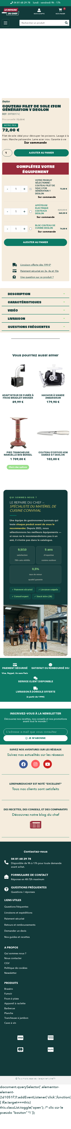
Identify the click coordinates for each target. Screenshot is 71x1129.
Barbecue (9, 1008)
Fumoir (8, 993)
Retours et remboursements (19, 925)
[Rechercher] (66, 23)
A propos (11, 947)
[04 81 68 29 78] (6, 862)
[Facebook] (23, 764)
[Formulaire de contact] (6, 877)
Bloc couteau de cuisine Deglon (45, 226)
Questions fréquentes (29, 887)
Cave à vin (10, 1023)
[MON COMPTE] (39, 10)
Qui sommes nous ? (15, 953)
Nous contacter (13, 958)
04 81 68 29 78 (21, 859)
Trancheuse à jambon (16, 1018)
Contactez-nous (35, 851)
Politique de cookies (15, 968)
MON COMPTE (39, 14)
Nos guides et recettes (17, 937)
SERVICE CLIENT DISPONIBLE (35, 681)
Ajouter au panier (41, 152)
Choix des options (18, 467)
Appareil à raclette (15, 1003)
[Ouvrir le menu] (5, 23)
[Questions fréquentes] (6, 889)
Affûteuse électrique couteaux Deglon (41, 209)
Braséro (8, 989)
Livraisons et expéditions (18, 912)
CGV (6, 963)
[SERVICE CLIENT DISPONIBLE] (35, 678)
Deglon (6, 101)
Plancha (8, 1013)
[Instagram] (35, 764)
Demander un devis (15, 931)
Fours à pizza (11, 998)
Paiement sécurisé (14, 918)
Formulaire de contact (29, 875)
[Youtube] (47, 764)
